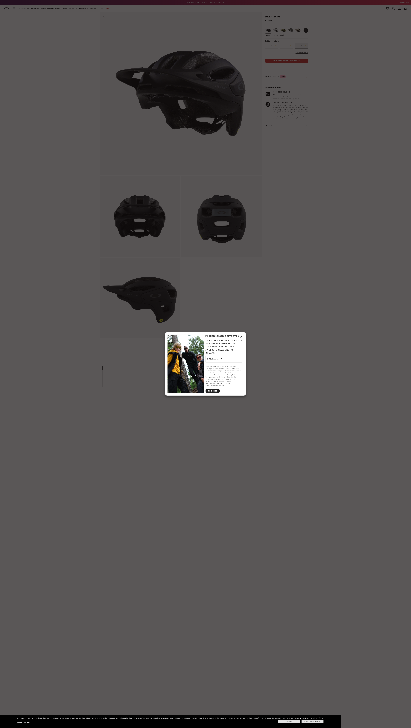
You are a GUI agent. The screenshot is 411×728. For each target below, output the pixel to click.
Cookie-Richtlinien (303, 718)
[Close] (241, 337)
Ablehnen (289, 721)
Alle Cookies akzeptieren (312, 721)
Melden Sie (212, 391)
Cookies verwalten (23, 722)
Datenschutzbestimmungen (215, 385)
